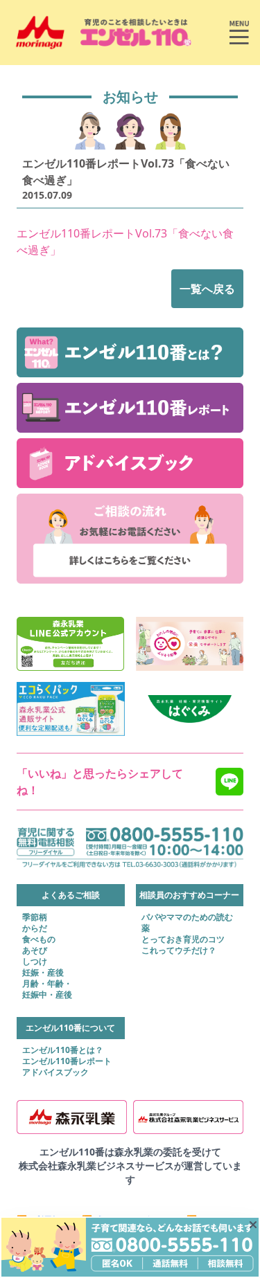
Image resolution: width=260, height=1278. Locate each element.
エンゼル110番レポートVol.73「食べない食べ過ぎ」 (125, 242)
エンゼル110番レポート (67, 1061)
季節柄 (34, 917)
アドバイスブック (55, 1072)
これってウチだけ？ (178, 950)
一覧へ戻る (207, 288)
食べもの (38, 939)
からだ (34, 928)
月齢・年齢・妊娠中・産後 (47, 989)
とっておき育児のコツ (183, 939)
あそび (34, 950)
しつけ (34, 961)
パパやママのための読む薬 (187, 923)
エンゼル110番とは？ (62, 1050)
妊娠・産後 (43, 972)
